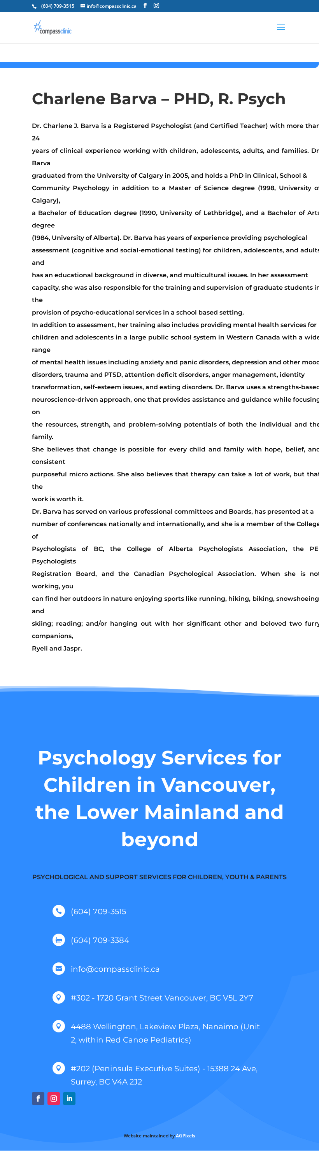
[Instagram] (156, 6)
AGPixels (185, 1135)
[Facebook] (145, 6)
